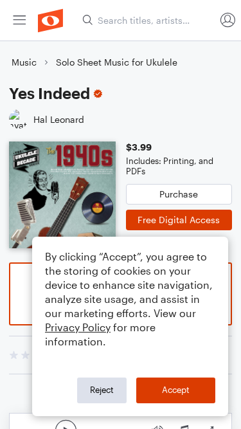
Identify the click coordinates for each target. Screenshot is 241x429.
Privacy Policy (78, 327)
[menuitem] (19, 20)
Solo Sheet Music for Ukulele (116, 62)
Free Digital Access (179, 219)
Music (24, 62)
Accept (176, 390)
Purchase (178, 193)
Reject (102, 390)
